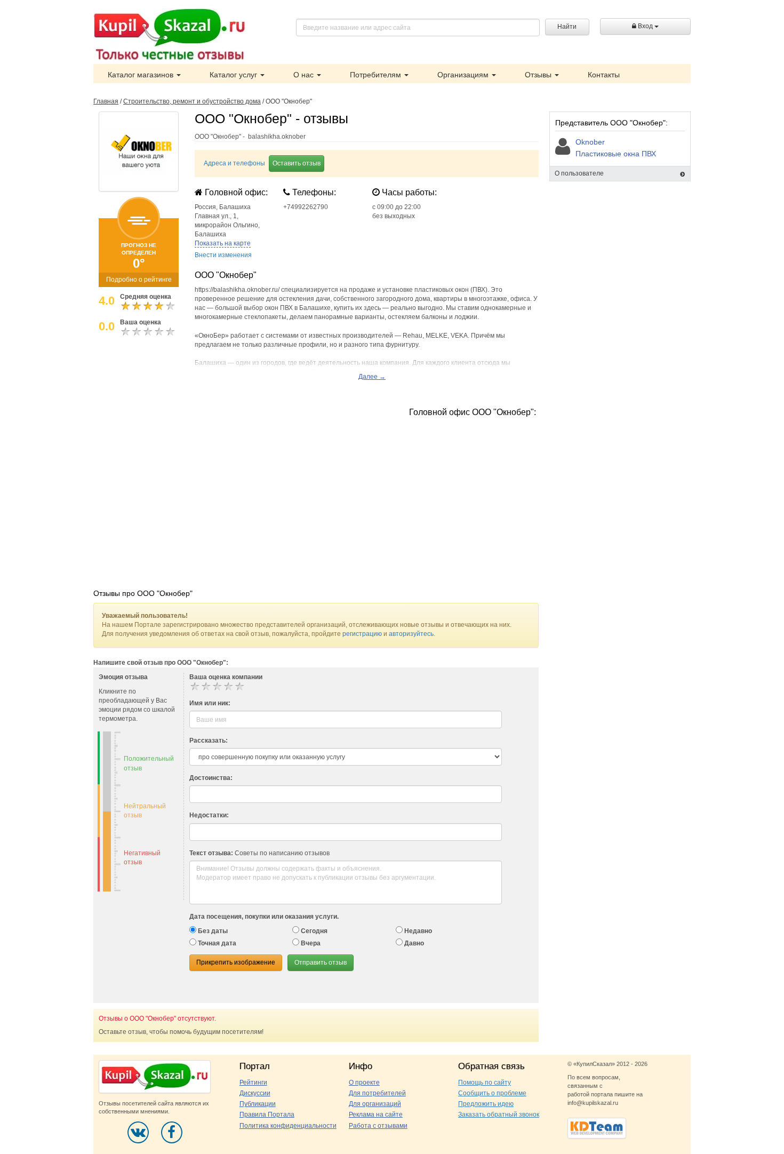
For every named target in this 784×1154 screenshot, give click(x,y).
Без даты (212, 931)
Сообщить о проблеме (492, 1093)
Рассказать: (208, 740)
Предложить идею (486, 1104)
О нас (304, 74)
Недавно (417, 931)
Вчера (310, 943)
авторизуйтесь (411, 634)
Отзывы (539, 74)
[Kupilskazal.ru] (169, 35)
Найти (567, 26)
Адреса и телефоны (234, 163)
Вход (645, 26)
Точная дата (216, 943)
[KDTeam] (596, 1128)
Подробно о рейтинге (139, 279)
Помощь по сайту (484, 1082)
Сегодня (313, 931)
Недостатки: (209, 815)
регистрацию (362, 634)
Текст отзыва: (211, 853)
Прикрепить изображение (235, 962)
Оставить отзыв (297, 163)
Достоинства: (211, 778)
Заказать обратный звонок (498, 1114)
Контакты (604, 74)
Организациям (464, 74)
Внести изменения (223, 255)
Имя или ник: (209, 703)
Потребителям (376, 74)
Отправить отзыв (320, 962)
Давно (413, 943)
